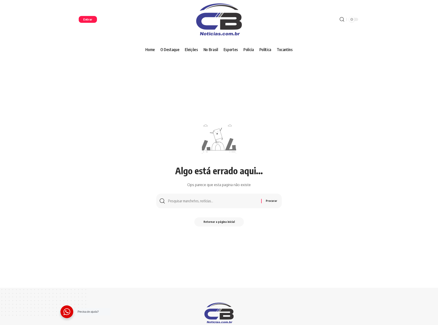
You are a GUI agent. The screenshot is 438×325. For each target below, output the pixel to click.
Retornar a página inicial (219, 222)
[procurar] (342, 19)
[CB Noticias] (219, 19)
